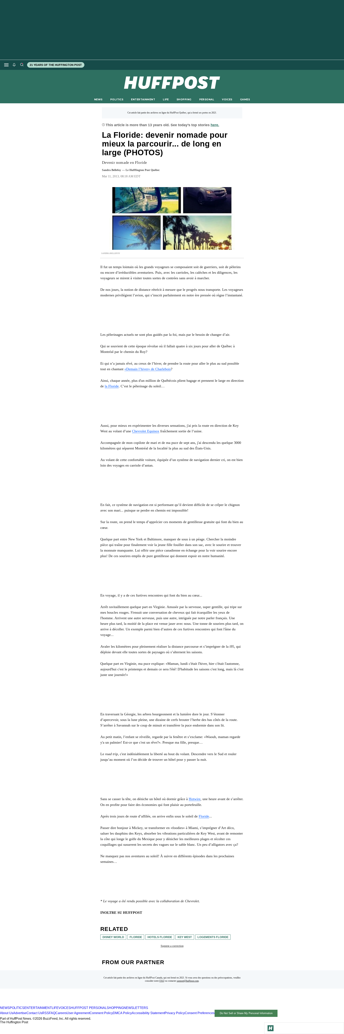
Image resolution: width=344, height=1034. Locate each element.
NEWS (98, 99)
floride (136, 937)
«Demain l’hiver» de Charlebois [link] (147, 369)
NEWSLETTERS (136, 1008)
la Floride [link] (112, 386)
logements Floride (212, 937)
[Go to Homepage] (271, 1028)
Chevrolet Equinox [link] (145, 431)
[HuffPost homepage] (51, 1004)
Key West (185, 937)
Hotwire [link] (194, 799)
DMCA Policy (122, 1013)
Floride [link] (204, 816)
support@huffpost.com (188, 980)
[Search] (22, 64)
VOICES (227, 99)
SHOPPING (184, 99)
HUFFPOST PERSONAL (89, 1008)
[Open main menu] (6, 64)
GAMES (245, 99)
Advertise (19, 1013)
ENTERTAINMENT (143, 99)
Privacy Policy (175, 1013)
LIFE (166, 99)
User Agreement (78, 1013)
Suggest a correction (172, 945)
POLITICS (116, 99)
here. (215, 125)
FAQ (161, 980)
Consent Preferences (200, 1013)
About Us (6, 1013)
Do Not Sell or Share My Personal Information (246, 1013)
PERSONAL (206, 99)
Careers (61, 1013)
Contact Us (34, 1013)
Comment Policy (101, 1013)
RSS (45, 1013)
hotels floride (160, 937)
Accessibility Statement (148, 1013)
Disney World (113, 937)
